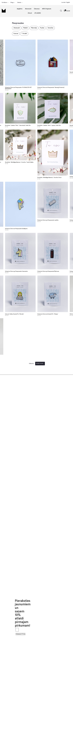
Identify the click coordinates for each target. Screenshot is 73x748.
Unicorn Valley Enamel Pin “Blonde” (14, 314)
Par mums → (5, 2)
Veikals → (20, 2)
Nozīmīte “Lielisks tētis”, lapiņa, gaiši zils (49, 125)
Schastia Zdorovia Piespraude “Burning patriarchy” (51, 87)
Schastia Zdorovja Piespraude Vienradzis (16, 271)
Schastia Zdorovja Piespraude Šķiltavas (48, 271)
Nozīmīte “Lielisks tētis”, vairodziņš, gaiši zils (18, 125)
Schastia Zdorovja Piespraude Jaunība (47, 220)
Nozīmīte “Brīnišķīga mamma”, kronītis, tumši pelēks (19, 162)
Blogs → (13, 2)
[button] (61, 11)
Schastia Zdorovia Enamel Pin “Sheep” (47, 314)
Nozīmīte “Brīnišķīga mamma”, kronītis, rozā (49, 177)
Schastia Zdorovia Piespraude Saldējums (16, 228)
